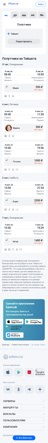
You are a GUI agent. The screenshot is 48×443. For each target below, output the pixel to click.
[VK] (8, 389)
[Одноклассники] (18, 389)
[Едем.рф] (17, 4)
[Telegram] (29, 389)
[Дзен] (40, 389)
